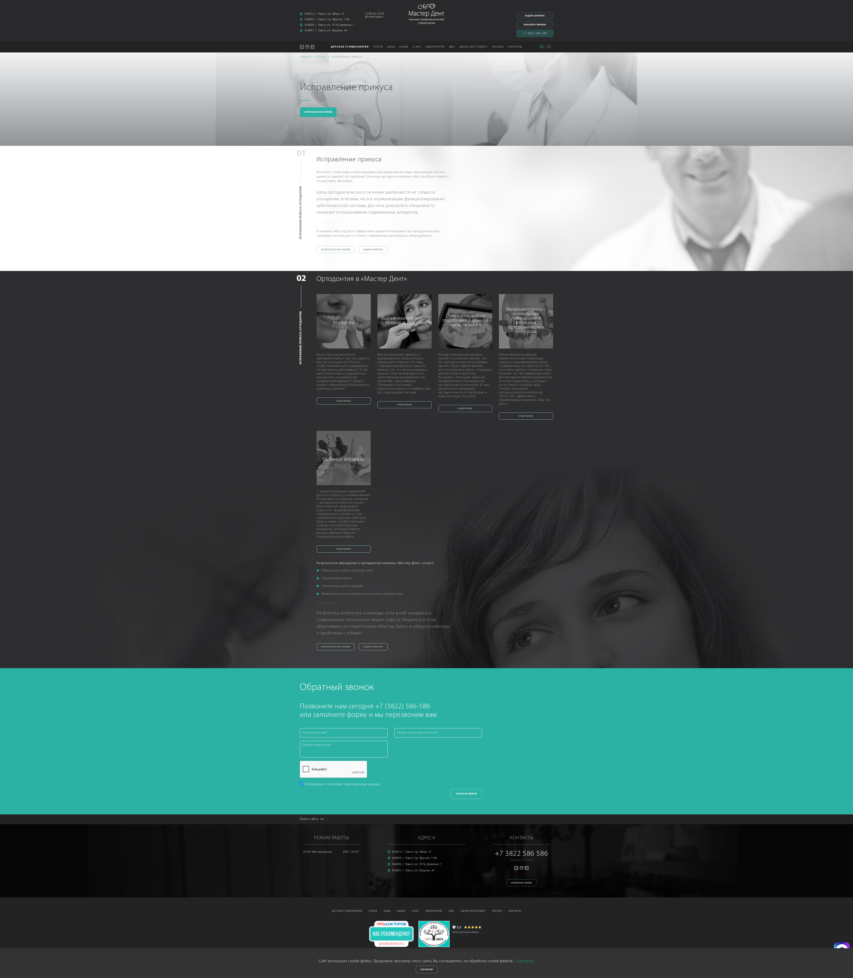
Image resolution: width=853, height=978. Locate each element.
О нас (415, 911)
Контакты (515, 47)
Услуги (373, 911)
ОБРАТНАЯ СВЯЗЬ (521, 883)
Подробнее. (524, 961)
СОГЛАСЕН (426, 969)
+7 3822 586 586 (535, 33)
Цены (391, 47)
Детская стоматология (347, 911)
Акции (404, 47)
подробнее (343, 401)
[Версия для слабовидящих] (541, 46)
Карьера (497, 911)
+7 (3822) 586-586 (402, 706)
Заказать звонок (535, 25)
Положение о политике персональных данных (342, 784)
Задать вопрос (535, 16)
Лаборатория (433, 911)
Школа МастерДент (473, 911)
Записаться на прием (318, 112)
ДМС (452, 47)
